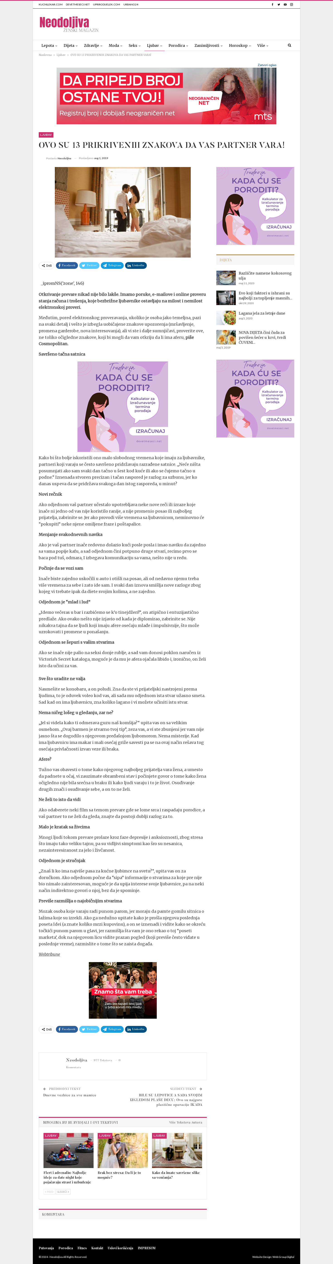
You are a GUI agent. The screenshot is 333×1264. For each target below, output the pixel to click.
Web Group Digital (283, 1257)
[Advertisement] (211, 23)
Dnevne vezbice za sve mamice (70, 1095)
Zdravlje (91, 45)
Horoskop (238, 45)
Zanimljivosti (207, 45)
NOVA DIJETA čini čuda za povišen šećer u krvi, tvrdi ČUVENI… (262, 337)
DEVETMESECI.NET (78, 4)
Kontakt (97, 1248)
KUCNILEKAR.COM (51, 4)
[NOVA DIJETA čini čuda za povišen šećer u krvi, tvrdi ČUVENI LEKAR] (226, 337)
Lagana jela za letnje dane (262, 313)
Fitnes (82, 1248)
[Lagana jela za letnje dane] (226, 318)
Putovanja (46, 1248)
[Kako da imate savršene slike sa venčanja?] (177, 1150)
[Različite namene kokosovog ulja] (226, 278)
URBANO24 (130, 4)
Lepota (47, 45)
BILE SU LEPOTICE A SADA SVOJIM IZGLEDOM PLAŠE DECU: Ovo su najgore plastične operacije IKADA (166, 1100)
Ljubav (153, 45)
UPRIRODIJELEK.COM (106, 4)
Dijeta (69, 45)
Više (261, 45)
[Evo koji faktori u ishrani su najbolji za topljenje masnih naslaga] (226, 298)
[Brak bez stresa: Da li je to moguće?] (123, 1150)
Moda (114, 45)
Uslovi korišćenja (120, 1248)
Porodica (177, 45)
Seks (133, 45)
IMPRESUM (147, 1248)
